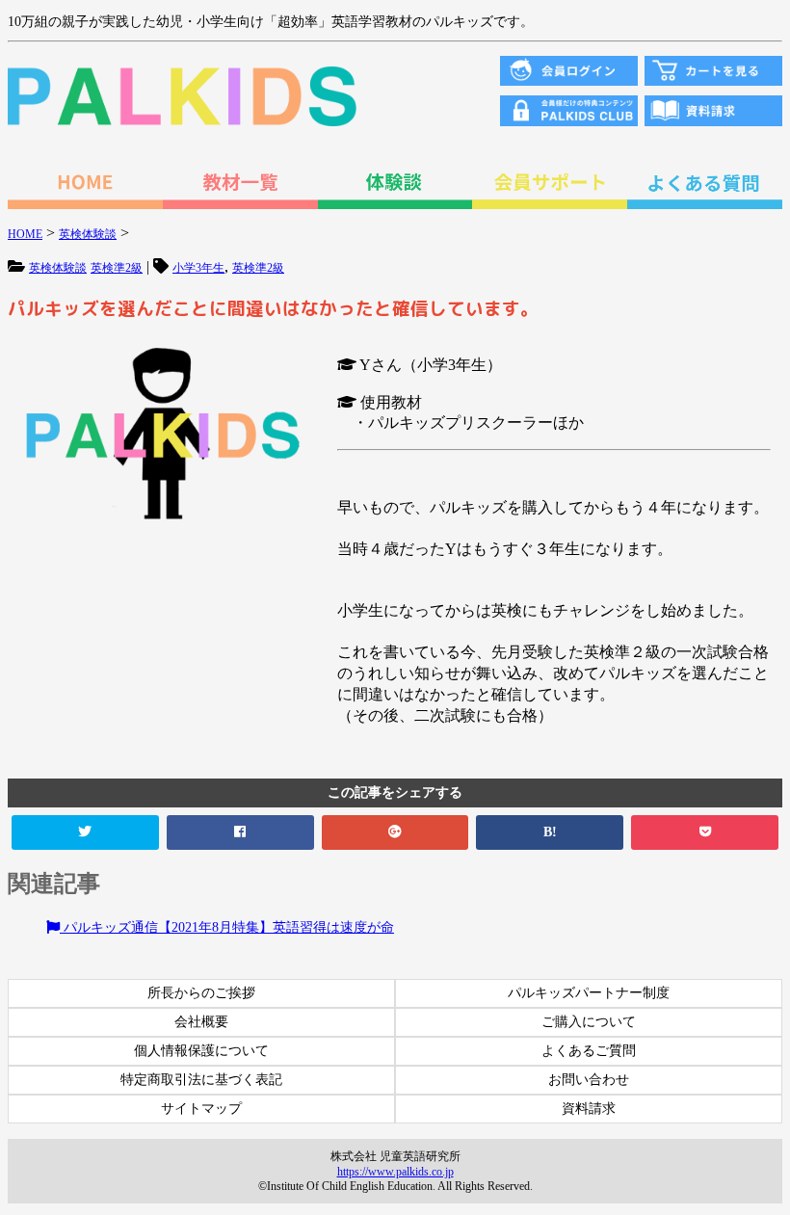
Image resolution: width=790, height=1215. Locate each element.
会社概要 (201, 1022)
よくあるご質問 (588, 1050)
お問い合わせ (588, 1079)
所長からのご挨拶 (201, 993)
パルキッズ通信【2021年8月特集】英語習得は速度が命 (227, 927)
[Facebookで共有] (240, 832)
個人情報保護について (201, 1050)
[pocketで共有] (704, 832)
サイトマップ (201, 1108)
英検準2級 (117, 268)
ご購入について (588, 1022)
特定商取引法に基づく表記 (201, 1079)
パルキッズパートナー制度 (589, 993)
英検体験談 (58, 268)
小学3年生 (198, 268)
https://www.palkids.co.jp (395, 1171)
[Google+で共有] (395, 832)
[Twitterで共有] (85, 832)
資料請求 (589, 1108)
